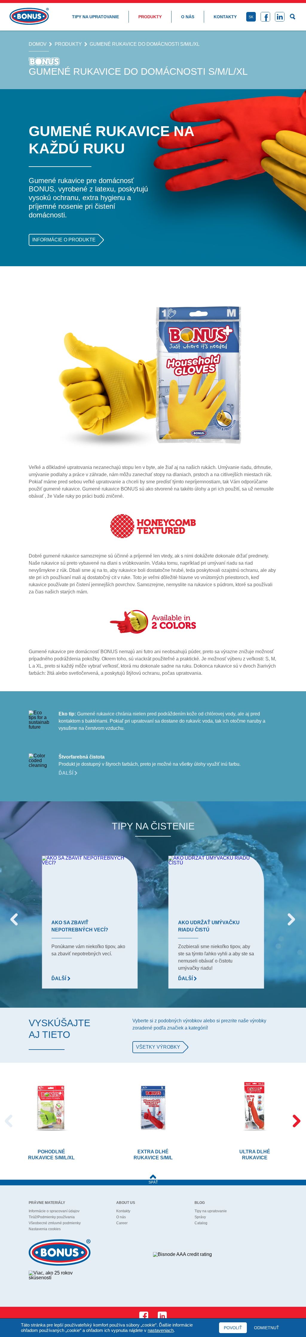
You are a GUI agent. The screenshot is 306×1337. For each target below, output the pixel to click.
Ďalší (66, 773)
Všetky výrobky (158, 1047)
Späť (153, 1182)
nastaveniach (161, 1330)
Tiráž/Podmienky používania (52, 1217)
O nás (187, 16)
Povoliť (233, 1327)
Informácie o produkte (64, 239)
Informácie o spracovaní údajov (54, 1211)
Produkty (150, 16)
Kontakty (225, 16)
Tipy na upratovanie (95, 16)
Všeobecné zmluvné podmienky (55, 1223)
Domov (38, 44)
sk (251, 17)
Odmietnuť (266, 1327)
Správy (200, 1217)
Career (122, 1223)
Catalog (201, 1223)
